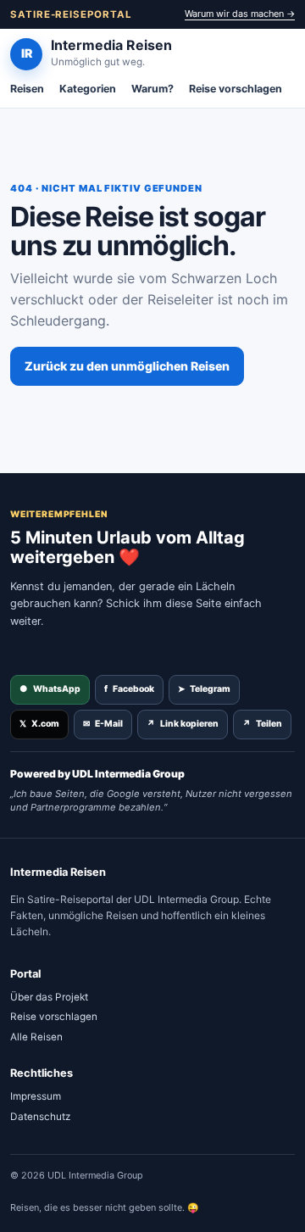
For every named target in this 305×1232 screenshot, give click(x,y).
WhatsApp (49, 688)
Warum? (152, 88)
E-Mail (103, 723)
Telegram (204, 688)
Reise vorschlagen (235, 88)
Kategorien (87, 88)
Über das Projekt (49, 997)
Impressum (35, 1096)
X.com (39, 723)
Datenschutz (40, 1117)
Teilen (262, 723)
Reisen (27, 88)
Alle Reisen (36, 1037)
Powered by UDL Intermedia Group (97, 773)
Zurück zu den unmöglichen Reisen (127, 366)
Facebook (129, 688)
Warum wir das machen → (240, 14)
